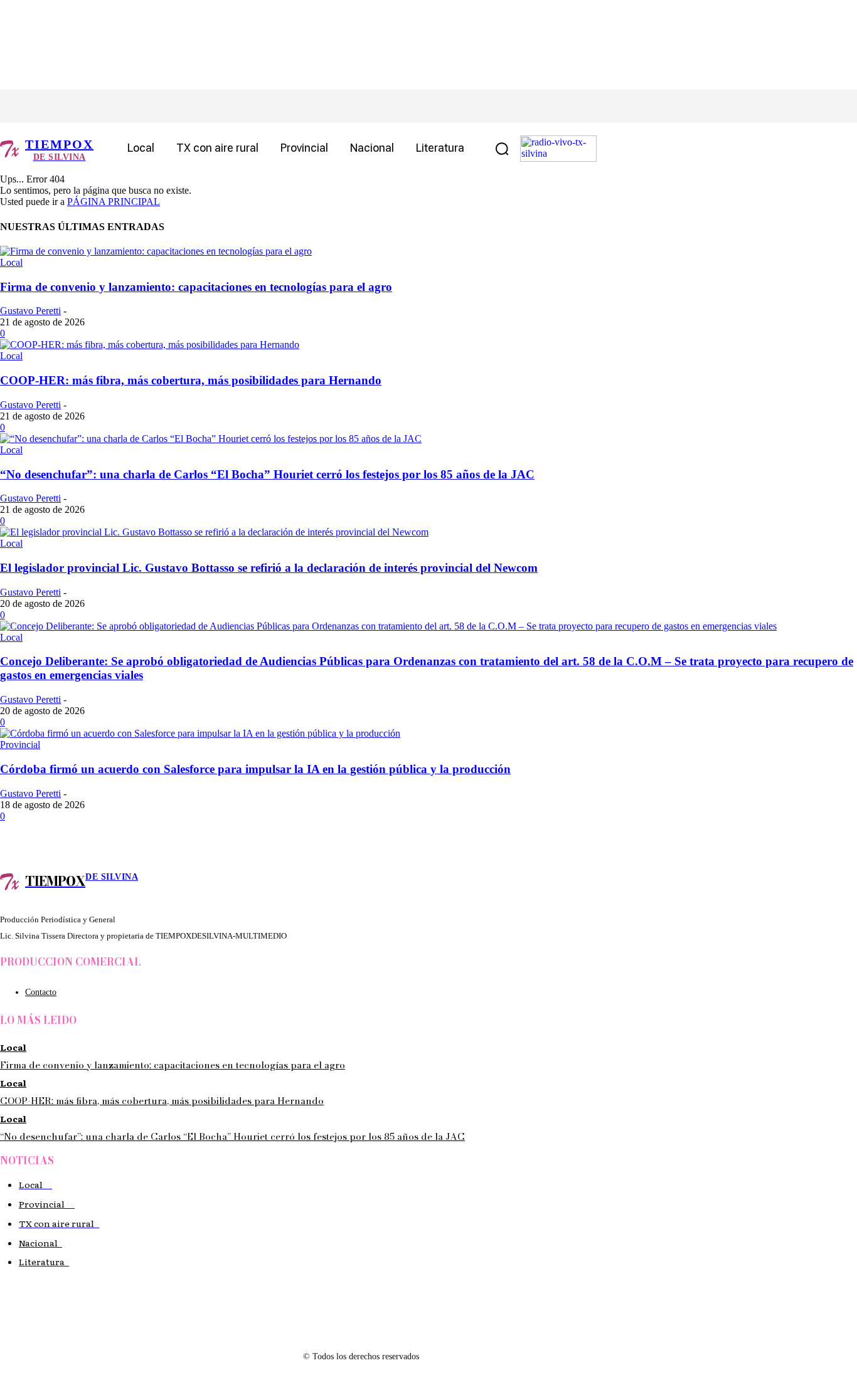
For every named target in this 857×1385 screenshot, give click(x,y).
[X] (93, 106)
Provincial (20, 744)
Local (11, 262)
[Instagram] (64, 106)
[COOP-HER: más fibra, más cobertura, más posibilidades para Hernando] (149, 344)
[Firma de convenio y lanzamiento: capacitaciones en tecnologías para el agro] (156, 251)
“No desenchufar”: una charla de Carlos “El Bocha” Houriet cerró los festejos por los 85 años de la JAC (267, 474)
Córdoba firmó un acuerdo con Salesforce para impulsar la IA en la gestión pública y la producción (255, 769)
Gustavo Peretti (30, 310)
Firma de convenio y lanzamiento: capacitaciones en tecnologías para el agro (196, 286)
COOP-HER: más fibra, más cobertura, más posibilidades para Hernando (190, 380)
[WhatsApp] (121, 106)
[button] (502, 148)
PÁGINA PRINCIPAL (113, 201)
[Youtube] (149, 106)
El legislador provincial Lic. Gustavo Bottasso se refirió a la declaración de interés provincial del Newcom (269, 567)
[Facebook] (36, 106)
